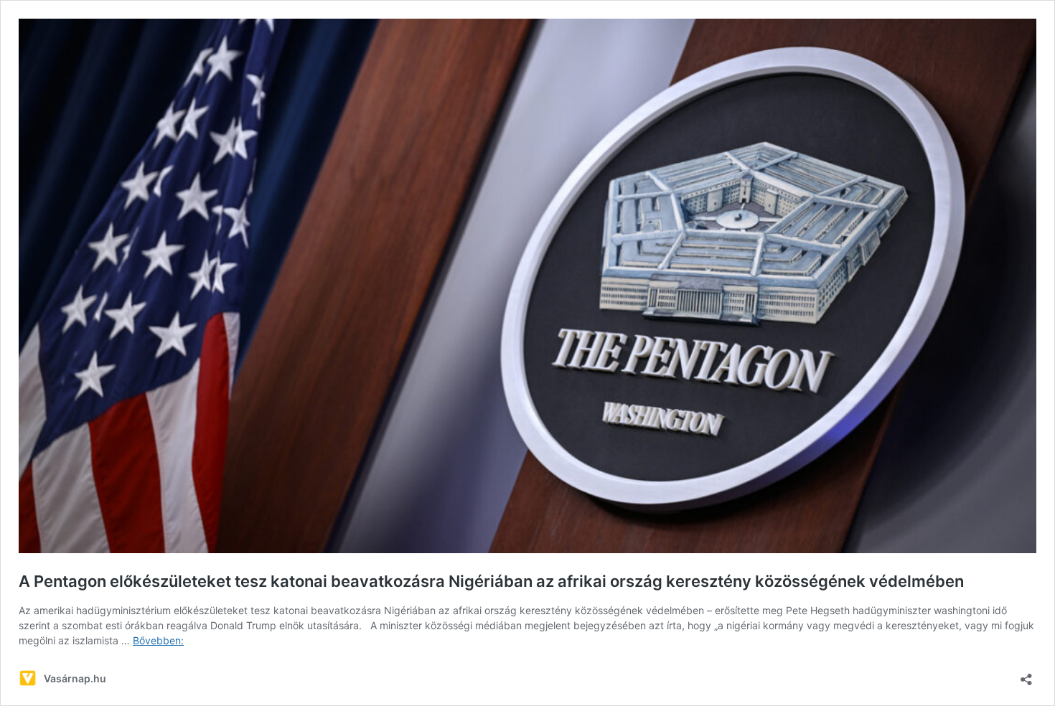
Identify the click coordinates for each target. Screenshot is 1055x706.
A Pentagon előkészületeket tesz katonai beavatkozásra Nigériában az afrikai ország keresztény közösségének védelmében (491, 581)
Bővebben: (158, 640)
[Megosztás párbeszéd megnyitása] (1026, 675)
